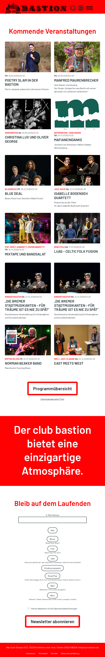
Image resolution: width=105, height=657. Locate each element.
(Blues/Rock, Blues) (52, 541)
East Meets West (69, 363)
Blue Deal (14, 193)
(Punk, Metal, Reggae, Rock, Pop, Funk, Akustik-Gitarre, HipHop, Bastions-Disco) (52, 578)
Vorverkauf (43, 653)
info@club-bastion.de (88, 647)
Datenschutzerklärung (70, 653)
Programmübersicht (52, 388)
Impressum (30, 653)
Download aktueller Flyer (52, 399)
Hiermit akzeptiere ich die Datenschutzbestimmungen (54, 608)
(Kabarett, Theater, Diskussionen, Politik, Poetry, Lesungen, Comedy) (52, 597)
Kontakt (54, 653)
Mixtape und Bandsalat (25, 254)
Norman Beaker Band (23, 363)
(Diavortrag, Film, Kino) (52, 550)
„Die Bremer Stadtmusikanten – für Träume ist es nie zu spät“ (27, 305)
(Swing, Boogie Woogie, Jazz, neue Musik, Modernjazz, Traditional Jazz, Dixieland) (53, 560)
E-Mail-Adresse (52, 515)
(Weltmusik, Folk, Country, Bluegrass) (52, 587)
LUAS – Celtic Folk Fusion (76, 251)
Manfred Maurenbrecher (76, 80)
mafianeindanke (68, 140)
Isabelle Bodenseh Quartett (71, 195)
